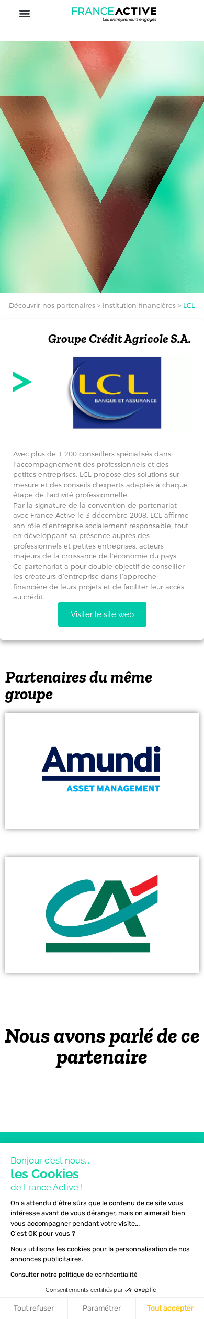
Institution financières (139, 305)
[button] (24, 12)
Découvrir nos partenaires (52, 305)
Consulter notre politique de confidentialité (74, 1274)
